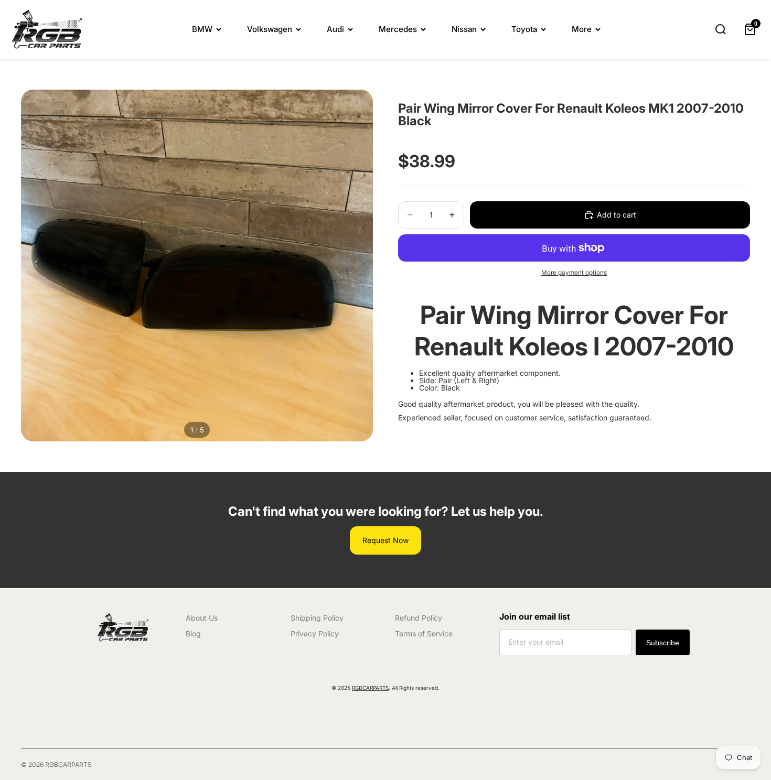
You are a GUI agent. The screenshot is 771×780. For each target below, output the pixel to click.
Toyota (524, 29)
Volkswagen (269, 29)
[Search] (720, 29)
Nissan (464, 29)
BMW (202, 29)
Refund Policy (418, 617)
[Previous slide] (32, 265)
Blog (193, 633)
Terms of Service (424, 633)
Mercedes (398, 29)
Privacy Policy (315, 633)
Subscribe (662, 642)
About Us (202, 617)
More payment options (574, 272)
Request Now (385, 540)
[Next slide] (361, 265)
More (582, 29)
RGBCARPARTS (370, 688)
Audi (335, 29)
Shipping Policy (317, 617)
